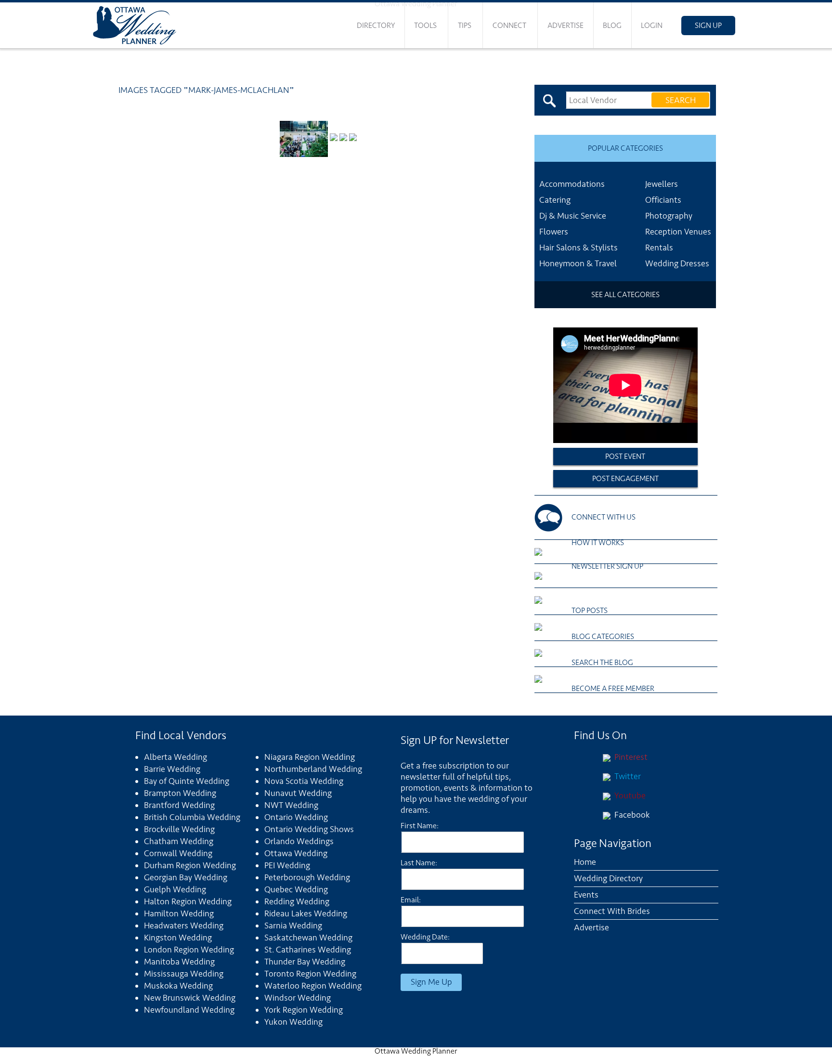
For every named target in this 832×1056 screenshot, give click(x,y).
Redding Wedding (296, 901)
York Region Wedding (303, 1009)
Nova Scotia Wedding (303, 781)
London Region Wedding (189, 949)
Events (586, 894)
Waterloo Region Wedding (313, 985)
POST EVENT (625, 456)
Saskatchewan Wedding (308, 937)
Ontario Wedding (296, 817)
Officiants (663, 200)
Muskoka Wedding (178, 985)
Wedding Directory (608, 878)
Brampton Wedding (180, 793)
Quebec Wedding (296, 889)
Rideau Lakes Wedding (305, 913)
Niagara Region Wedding (309, 757)
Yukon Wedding (293, 1022)
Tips (464, 25)
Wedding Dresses (677, 263)
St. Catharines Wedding (307, 949)
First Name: (420, 826)
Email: (411, 900)
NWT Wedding (291, 805)
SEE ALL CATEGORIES (625, 295)
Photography (668, 215)
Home (585, 862)
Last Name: (419, 863)
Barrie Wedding (172, 769)
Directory (376, 25)
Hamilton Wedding (179, 913)
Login (652, 25)
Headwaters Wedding (183, 925)
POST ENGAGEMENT (625, 478)
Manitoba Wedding (179, 961)
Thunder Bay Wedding (304, 961)
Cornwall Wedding (178, 853)
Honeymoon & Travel (578, 263)
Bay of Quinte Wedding (186, 781)
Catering (555, 200)
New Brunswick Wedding (189, 997)
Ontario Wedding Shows (309, 829)
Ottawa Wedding (295, 853)
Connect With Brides (612, 911)
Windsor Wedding (297, 997)
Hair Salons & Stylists (578, 247)
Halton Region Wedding (188, 901)
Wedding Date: (425, 937)
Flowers (553, 231)
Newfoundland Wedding (189, 1009)
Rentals (659, 247)
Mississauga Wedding (183, 973)
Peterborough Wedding (307, 877)
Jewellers (661, 184)
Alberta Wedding (175, 757)
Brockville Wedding (179, 829)
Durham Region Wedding (190, 865)
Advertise (565, 25)
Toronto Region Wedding (310, 973)
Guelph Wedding (175, 889)
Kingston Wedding (178, 937)
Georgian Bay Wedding (185, 877)
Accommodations (572, 184)
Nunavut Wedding (298, 793)
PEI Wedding (287, 865)
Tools (425, 25)
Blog (612, 25)
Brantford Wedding (179, 805)
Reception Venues (678, 231)
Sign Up (708, 25)
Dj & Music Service (572, 215)
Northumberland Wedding (313, 769)
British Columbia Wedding (192, 817)
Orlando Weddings (299, 841)
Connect (509, 25)
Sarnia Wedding (293, 925)
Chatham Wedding (178, 841)
